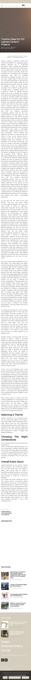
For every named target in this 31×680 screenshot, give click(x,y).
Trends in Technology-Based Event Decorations (18, 585)
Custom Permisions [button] (14, 677)
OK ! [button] (5, 677)
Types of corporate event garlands (15, 56)
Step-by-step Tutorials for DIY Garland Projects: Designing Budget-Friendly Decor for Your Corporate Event (18, 574)
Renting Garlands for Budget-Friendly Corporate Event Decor (18, 623)
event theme (14, 274)
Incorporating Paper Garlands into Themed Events (18, 595)
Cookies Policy (22, 675)
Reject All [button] (25, 677)
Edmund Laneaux (6, 47)
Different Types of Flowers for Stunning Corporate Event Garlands (18, 605)
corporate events (22, 63)
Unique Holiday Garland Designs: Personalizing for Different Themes (17, 633)
